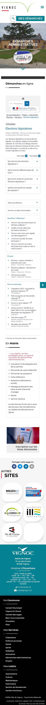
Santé (8, 648)
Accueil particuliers (13, 115)
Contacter (10, 701)
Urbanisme (11, 638)
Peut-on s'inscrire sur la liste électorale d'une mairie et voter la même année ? (23, 246)
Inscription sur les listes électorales (26, 448)
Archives (22, 704)
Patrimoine (11, 684)
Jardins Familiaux (14, 691)
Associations (11, 674)
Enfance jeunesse (14, 641)
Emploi (9, 661)
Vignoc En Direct (13, 611)
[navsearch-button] (13, 18)
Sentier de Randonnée (16, 687)
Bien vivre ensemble (15, 618)
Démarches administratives (18, 658)
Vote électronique (17, 317)
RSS (30, 701)
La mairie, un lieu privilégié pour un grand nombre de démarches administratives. (20, 356)
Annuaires (10, 654)
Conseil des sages (14, 615)
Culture (9, 677)
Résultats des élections (20, 324)
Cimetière (10, 621)
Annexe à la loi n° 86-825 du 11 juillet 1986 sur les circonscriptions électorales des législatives (23, 310)
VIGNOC (9, 7)
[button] (42, 7)
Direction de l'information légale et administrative (21, 338)
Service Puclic (21, 404)
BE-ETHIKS (40, 704)
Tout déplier (33, 156)
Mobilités (10, 651)
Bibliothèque (12, 680)
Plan (8, 625)
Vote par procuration (18, 275)
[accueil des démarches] (23, 98)
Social (8, 644)
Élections (18, 117)
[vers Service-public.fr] (25, 109)
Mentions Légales (22, 701)
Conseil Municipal (14, 608)
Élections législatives (31, 117)
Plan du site (30, 704)
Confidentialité (39, 701)
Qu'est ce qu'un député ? (20, 303)
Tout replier (21, 156)
